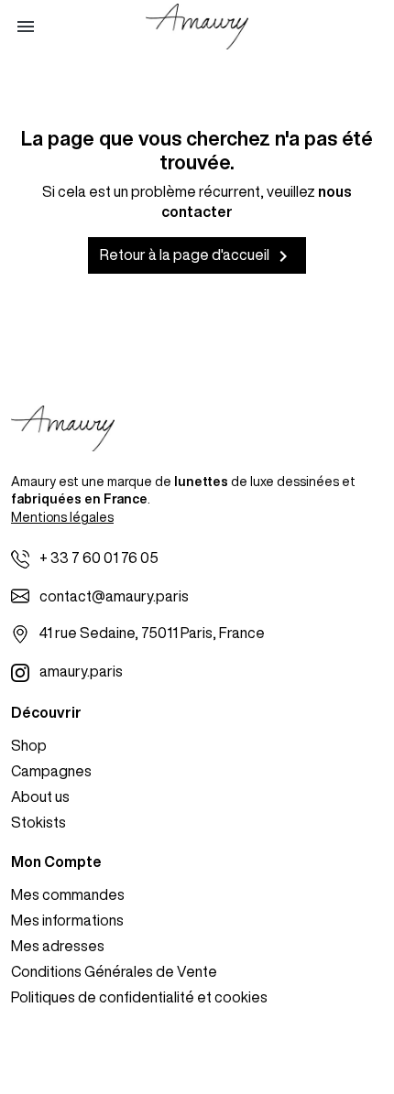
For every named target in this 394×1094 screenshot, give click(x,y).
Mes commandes (68, 894)
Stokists (38, 822)
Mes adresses (57, 945)
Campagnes (51, 771)
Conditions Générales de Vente (114, 971)
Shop (29, 745)
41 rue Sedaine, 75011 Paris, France (152, 632)
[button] (25, 27)
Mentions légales (62, 517)
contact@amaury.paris (114, 596)
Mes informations (67, 920)
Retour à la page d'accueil (197, 256)
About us (40, 796)
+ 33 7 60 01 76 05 (99, 557)
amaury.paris (81, 671)
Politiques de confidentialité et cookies (139, 997)
